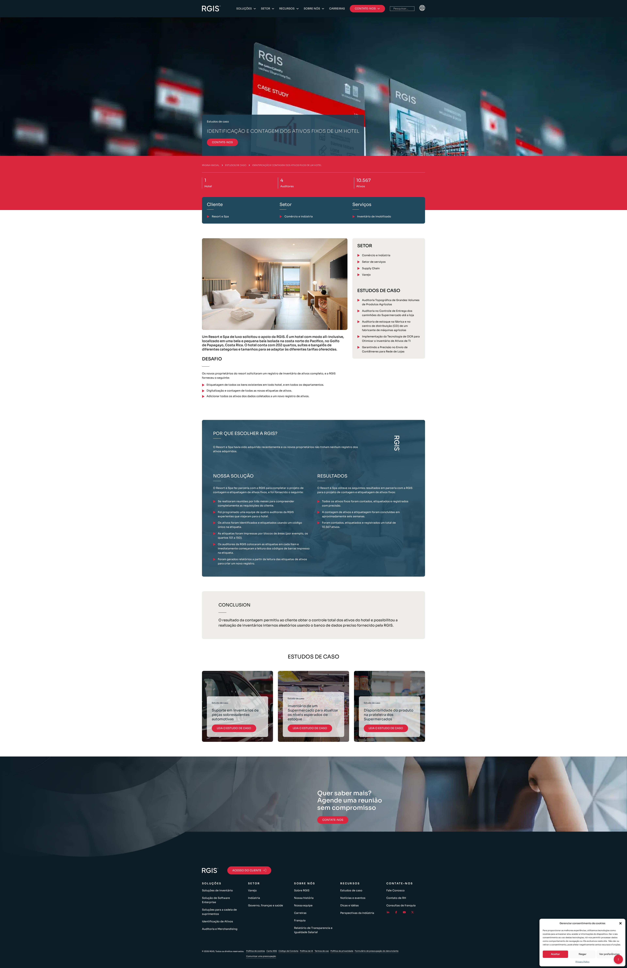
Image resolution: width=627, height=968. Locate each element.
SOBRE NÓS (312, 8)
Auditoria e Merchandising (219, 929)
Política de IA (306, 951)
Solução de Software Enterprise (216, 900)
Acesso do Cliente (246, 870)
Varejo (366, 274)
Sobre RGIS (301, 890)
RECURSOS (287, 8)
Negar (582, 954)
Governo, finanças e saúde (265, 905)
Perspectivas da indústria (357, 913)
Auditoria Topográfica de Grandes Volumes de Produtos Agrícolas (390, 302)
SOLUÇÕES (244, 8)
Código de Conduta (288, 951)
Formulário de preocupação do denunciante (376, 951)
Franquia (299, 920)
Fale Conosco (395, 890)
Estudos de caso (235, 165)
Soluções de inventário (217, 890)
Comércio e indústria (376, 255)
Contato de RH (396, 898)
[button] (620, 923)
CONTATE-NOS (222, 142)
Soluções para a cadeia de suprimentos (219, 912)
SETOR (265, 8)
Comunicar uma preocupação (261, 956)
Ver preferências (609, 954)
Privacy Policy (582, 961)
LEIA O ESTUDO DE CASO (234, 728)
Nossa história (304, 898)
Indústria (254, 898)
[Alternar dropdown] (254, 8)
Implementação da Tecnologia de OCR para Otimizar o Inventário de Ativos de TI (391, 338)
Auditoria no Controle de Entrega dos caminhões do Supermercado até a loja (388, 313)
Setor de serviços (374, 262)
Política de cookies (255, 951)
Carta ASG (271, 951)
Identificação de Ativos (217, 921)
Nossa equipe (303, 905)
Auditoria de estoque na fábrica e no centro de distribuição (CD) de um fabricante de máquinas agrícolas (386, 326)
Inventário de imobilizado (374, 216)
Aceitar (555, 954)
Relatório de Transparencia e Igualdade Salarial (313, 930)
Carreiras (337, 8)
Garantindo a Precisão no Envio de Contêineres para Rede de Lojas (385, 349)
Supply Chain (371, 268)
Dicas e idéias (349, 905)
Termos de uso (322, 951)
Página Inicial (210, 165)
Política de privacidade (341, 951)
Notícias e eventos (352, 898)
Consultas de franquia (401, 905)
